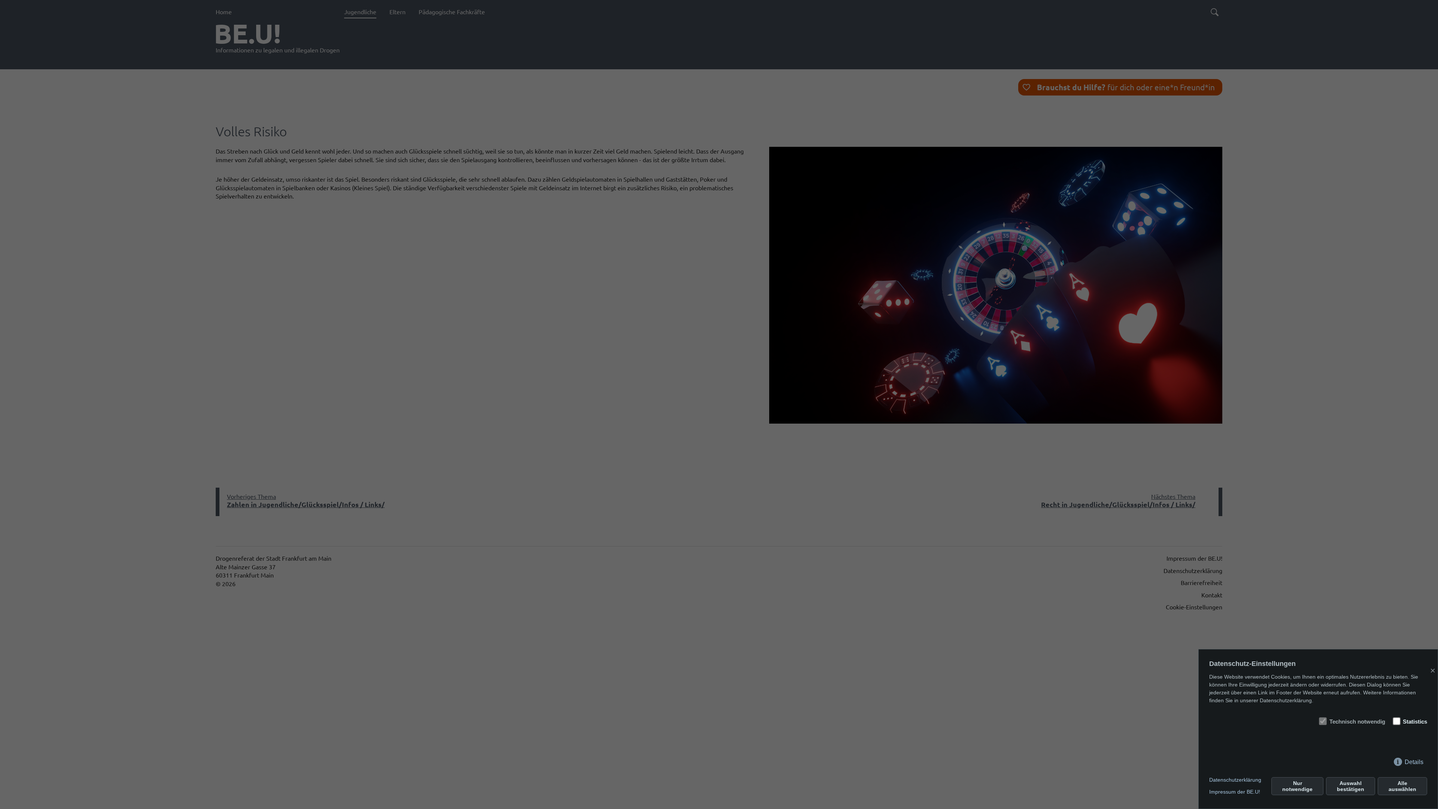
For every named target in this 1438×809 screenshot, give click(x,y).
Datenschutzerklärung (1235, 780)
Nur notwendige (1297, 786)
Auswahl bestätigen (1350, 786)
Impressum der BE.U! (1234, 792)
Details (1414, 760)
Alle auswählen (1402, 786)
